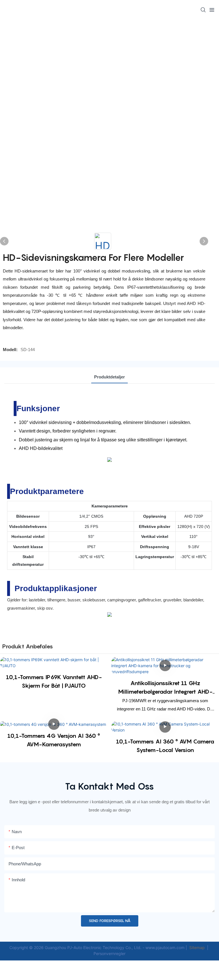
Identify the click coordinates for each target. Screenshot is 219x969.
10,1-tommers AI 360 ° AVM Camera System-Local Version (165, 745)
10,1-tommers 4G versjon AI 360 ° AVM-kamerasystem (53, 740)
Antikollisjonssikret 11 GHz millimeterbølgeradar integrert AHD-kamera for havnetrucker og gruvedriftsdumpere (165, 688)
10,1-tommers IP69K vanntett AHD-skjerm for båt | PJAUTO (54, 681)
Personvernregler (109, 953)
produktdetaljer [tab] (109, 376)
